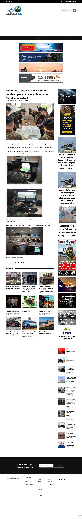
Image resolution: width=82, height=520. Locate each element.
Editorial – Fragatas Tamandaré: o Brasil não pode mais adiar (46, 333)
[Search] (74, 10)
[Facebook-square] (6, 1)
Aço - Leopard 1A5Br (21, 100)
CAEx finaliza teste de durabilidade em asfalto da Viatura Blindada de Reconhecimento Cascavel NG (46, 289)
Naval (19, 38)
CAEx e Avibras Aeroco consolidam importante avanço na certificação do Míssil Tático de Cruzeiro (71, 380)
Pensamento (61, 38)
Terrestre (10, 38)
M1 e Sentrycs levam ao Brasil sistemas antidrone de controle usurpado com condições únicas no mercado (29, 335)
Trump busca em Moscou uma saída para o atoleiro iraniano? (71, 444)
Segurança (37, 38)
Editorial (74, 38)
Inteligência (55, 38)
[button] (15, 263)
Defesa (43, 38)
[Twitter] (9, 1)
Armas (26, 38)
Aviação (15, 38)
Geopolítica (31, 38)
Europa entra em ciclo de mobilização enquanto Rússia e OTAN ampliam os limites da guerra (70, 369)
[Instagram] (11, 1)
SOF (23, 38)
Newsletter (68, 38)
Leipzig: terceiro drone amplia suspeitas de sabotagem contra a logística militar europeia (71, 426)
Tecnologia (48, 38)
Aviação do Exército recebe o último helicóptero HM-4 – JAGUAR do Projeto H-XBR (13, 333)
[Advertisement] (41, 24)
